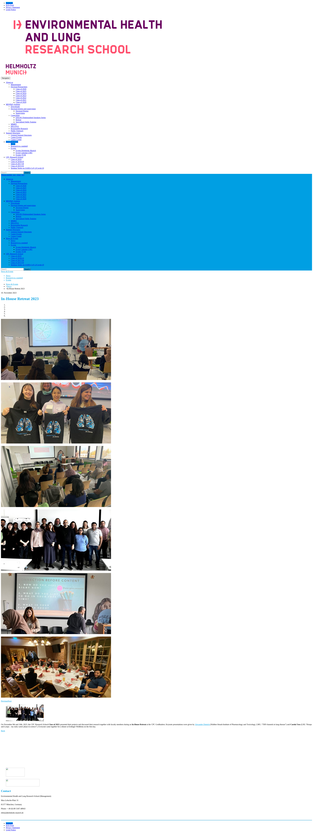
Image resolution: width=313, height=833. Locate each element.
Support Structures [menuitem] (13, 133)
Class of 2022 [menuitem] (21, 98)
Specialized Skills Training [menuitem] (26, 122)
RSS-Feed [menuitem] (10, 5)
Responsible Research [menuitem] (19, 129)
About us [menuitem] (9, 82)
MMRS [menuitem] (14, 124)
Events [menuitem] (13, 148)
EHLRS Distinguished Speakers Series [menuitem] (31, 118)
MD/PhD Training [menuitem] (13, 104)
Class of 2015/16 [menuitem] (17, 166)
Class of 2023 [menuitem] (21, 96)
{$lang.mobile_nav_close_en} (12, 175)
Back (3, 731)
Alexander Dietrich (202, 724)
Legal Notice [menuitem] (11, 10)
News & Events (7, 271)
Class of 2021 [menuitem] (21, 100)
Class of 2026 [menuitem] (21, 89)
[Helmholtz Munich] (21, 74)
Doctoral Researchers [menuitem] (19, 87)
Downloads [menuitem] (15, 107)
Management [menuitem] (16, 85)
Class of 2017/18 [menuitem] (17, 164)
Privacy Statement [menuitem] (13, 7)
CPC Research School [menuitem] (14, 157)
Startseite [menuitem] (9, 3)
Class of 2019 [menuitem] (16, 159)
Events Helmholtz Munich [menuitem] (26, 151)
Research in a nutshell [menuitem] (19, 146)
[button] (4, 701)
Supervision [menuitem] (20, 113)
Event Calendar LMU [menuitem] (24, 153)
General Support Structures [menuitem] (21, 135)
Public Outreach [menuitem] (17, 131)
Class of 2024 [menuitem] (21, 93)
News (9, 286)
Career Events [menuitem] (16, 137)
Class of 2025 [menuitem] (21, 91)
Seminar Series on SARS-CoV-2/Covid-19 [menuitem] (27, 168)
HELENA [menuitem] (15, 126)
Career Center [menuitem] (16, 140)
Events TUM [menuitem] (21, 155)
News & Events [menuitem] (12, 142)
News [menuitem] (13, 144)
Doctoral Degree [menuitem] (22, 111)
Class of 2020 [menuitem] (21, 102)
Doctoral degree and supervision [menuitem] (23, 109)
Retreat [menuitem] (18, 120)
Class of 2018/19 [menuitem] (17, 162)
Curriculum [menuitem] (15, 115)
